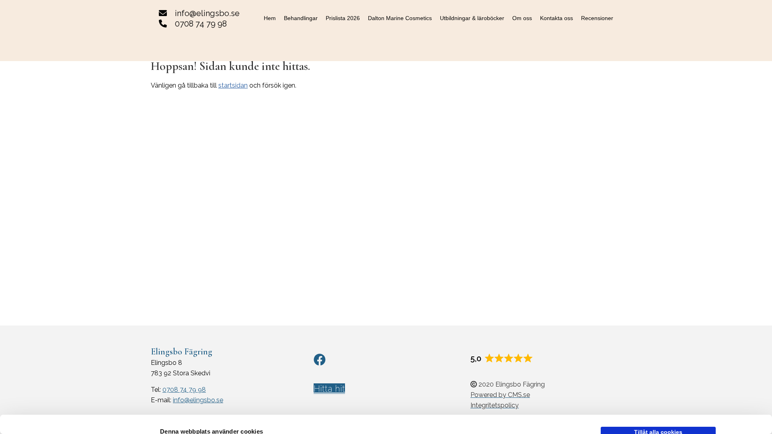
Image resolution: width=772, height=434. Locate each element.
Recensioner (597, 18)
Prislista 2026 (343, 18)
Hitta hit (329, 388)
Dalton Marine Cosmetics (400, 18)
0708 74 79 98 (201, 24)
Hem (270, 18)
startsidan (233, 85)
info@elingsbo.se (207, 13)
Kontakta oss (556, 18)
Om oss (522, 18)
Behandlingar (301, 18)
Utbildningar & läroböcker (472, 18)
